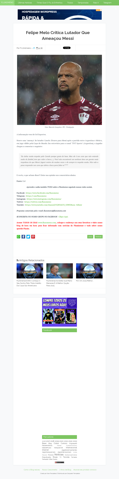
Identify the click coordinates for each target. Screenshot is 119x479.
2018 (52, 441)
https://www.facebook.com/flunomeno (42, 193)
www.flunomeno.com (47, 222)
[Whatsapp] (18, 238)
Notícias (99, 237)
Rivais (55, 457)
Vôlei (50, 459)
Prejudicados (46, 457)
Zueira (55, 459)
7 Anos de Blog (65, 470)
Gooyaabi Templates (73, 473)
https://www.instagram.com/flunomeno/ (44, 199)
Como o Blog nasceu (32, 470)
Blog (50, 443)
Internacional (71, 447)
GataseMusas (46, 448)
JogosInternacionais (64, 452)
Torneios (74, 457)
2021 (66, 441)
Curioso (64, 443)
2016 (44, 441)
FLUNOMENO (7, 2)
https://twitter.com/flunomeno (38, 202)
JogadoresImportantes (69, 450)
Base (44, 443)
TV (60, 457)
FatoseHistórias (47, 445)
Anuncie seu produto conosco (84, 470)
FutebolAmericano (71, 445)
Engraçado (73, 443)
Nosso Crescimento (49, 470)
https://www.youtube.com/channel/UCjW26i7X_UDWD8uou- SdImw (53, 205)
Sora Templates (52, 473)
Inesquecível (58, 448)
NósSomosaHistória (71, 455)
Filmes (59, 445)
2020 (61, 441)
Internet (45, 450)
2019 (57, 441)
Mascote (44, 455)
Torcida (66, 457)
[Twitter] (28, 238)
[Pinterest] (33, 238)
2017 (48, 441)
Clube (56, 443)
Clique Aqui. (63, 216)
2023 (75, 441)
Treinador (45, 459)
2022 (90, 237)
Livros (75, 452)
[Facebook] (23, 238)
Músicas (51, 455)
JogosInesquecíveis (48, 452)
